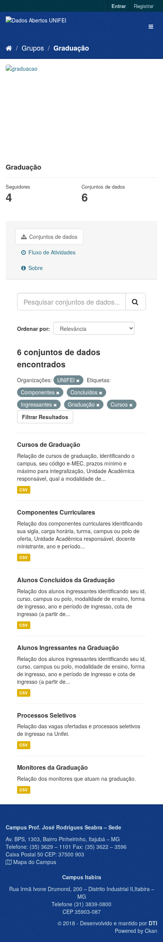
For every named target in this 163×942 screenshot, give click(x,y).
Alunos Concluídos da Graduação (66, 579)
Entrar (118, 6)
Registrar (144, 6)
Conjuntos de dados (52, 236)
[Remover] (78, 380)
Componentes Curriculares (56, 512)
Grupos (33, 47)
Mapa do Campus (34, 862)
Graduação (71, 48)
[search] (135, 301)
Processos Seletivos (46, 715)
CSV (23, 489)
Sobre (35, 268)
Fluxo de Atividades (51, 252)
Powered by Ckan (136, 930)
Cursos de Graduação (48, 444)
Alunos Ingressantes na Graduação (68, 647)
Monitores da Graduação (52, 767)
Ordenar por (32, 328)
